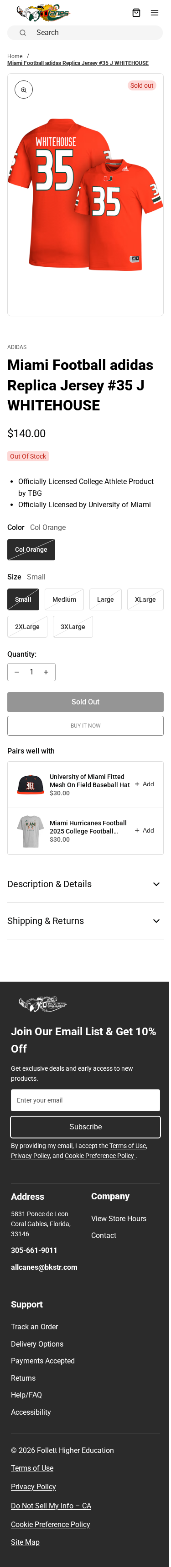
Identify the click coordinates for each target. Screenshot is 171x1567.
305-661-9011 (34, 1250)
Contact (101, 1235)
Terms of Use (127, 1145)
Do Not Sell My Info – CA (51, 1506)
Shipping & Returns (45, 913)
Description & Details (49, 877)
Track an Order (34, 1326)
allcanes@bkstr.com (44, 1267)
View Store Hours (116, 1218)
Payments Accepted (43, 1361)
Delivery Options (37, 1344)
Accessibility (31, 1412)
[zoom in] (24, 89)
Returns (23, 1378)
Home (14, 56)
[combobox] (94, 32)
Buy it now (83, 718)
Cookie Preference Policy (100, 1155)
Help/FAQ (26, 1395)
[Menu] (150, 13)
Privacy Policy (30, 1155)
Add (144, 776)
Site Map (25, 1542)
